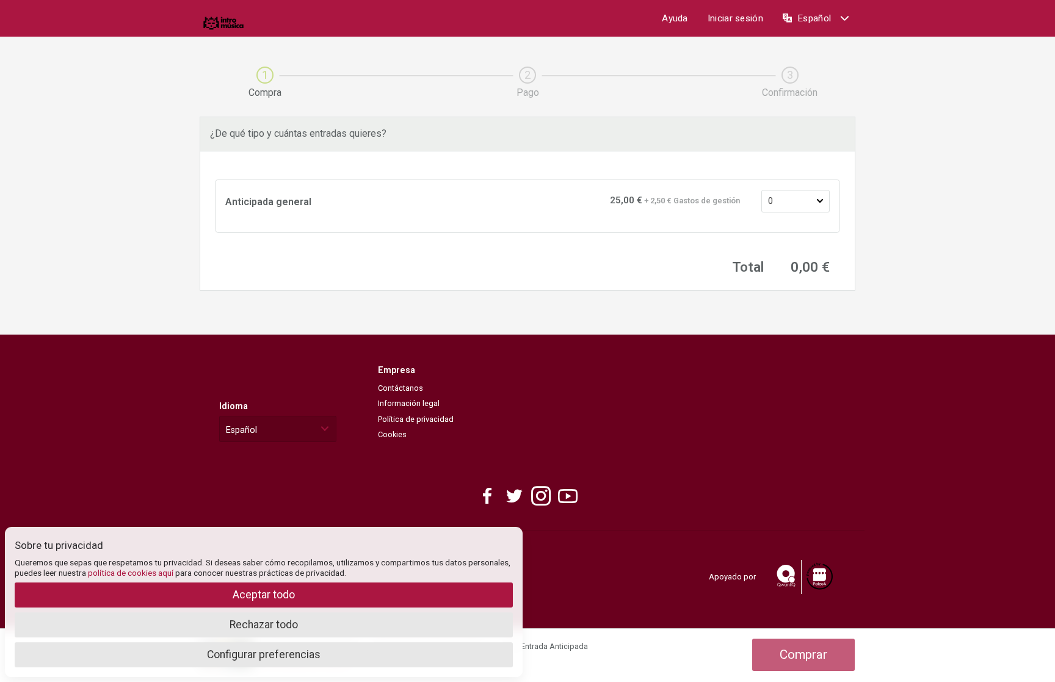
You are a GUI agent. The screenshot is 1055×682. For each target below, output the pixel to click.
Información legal (409, 403)
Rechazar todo (264, 625)
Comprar (803, 654)
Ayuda (675, 18)
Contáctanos (400, 388)
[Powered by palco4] (819, 576)
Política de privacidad (416, 419)
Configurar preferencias (264, 654)
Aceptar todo (264, 595)
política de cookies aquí (130, 573)
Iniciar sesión (735, 18)
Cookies (392, 434)
